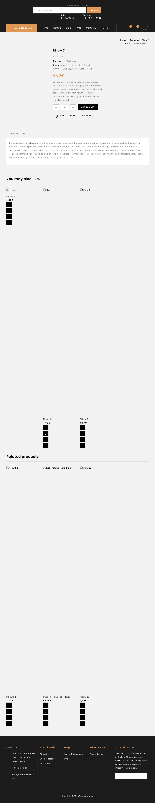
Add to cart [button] (9, 204)
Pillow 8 (97, 50)
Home (45, 27)
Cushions (134, 40)
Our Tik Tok (45, 763)
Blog (68, 27)
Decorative (77, 65)
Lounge (66, 68)
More (105, 27)
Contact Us (91, 27)
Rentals (57, 27)
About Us (44, 754)
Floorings (89, 65)
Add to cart (87, 107)
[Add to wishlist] (9, 210)
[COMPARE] (9, 216)
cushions (66, 65)
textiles (88, 68)
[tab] (17, 134)
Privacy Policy (96, 754)
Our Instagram (47, 759)
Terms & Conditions (74, 754)
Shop (136, 43)
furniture (57, 68)
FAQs (78, 27)
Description (17, 133)
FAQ (66, 759)
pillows (75, 68)
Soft (82, 68)
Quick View (9, 222)
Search (94, 10)
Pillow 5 (100, 50)
